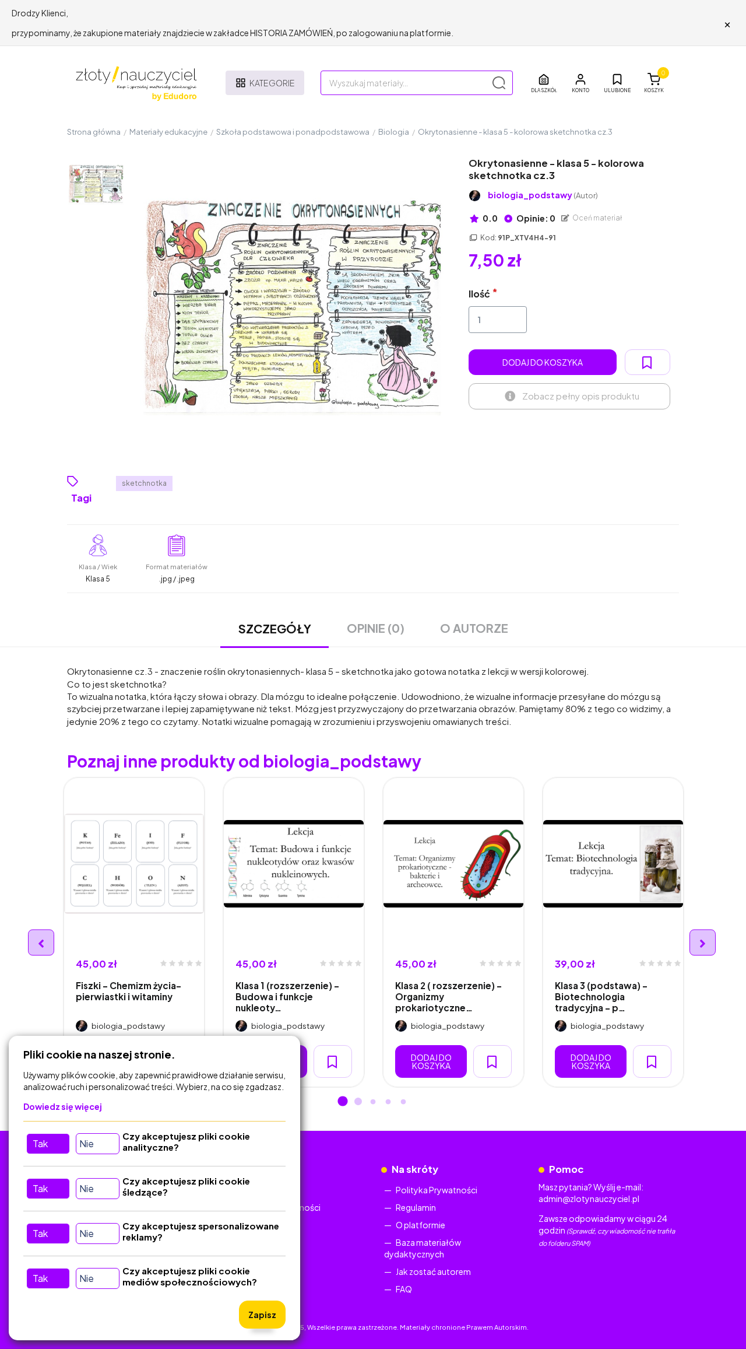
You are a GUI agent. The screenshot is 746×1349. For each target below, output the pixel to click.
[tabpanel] (134, 932)
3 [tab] (373, 1102)
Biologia (393, 131)
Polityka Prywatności (436, 1190)
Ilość (479, 294)
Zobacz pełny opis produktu (580, 395)
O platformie (420, 1225)
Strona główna (94, 131)
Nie (86, 1143)
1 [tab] (343, 1102)
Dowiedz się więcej (62, 1106)
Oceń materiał (596, 217)
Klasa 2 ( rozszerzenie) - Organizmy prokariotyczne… (448, 997)
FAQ (404, 1289)
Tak (40, 1143)
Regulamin (416, 1207)
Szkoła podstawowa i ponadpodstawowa (293, 131)
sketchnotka (144, 483)
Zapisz (262, 1314)
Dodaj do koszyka (542, 362)
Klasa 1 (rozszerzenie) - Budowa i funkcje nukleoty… (287, 997)
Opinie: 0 (535, 218)
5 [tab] (403, 1102)
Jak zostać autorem (433, 1271)
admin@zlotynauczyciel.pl (589, 1198)
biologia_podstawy (543, 195)
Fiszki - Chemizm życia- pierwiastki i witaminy (128, 991)
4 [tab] (388, 1102)
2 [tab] (358, 1102)
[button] (580, 83)
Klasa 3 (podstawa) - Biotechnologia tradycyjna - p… (601, 997)
